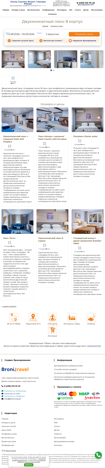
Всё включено (33, 10)
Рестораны (62, 10)
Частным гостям (9, 426)
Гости (40, 33)
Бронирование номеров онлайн (68, 366)
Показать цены (84, 34)
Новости (58, 434)
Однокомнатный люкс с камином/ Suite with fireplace (15, 139)
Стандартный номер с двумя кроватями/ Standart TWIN (87, 241)
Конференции (48, 10)
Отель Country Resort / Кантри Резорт (28, 3)
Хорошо (28, 465)
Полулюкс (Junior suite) (85, 136)
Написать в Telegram (14, 396)
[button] (51, 70)
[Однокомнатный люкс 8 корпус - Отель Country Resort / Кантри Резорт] (52, 221)
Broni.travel (11, 451)
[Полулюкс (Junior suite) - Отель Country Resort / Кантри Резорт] (87, 119)
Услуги (78, 10)
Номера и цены (18, 10)
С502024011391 (94, 346)
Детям (86, 10)
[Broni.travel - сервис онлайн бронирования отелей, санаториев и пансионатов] (15, 369)
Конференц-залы (9, 434)
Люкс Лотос (9, 238)
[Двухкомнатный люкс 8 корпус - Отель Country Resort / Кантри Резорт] (13, 59)
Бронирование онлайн (64, 441)
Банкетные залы (9, 441)
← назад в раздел (9, 306)
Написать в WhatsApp (15, 391)
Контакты (52, 14)
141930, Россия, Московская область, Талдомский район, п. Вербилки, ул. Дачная (61, 3)
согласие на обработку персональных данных (31, 461)
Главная (5, 10)
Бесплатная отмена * (53, 41)
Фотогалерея (97, 10)
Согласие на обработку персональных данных (74, 373)
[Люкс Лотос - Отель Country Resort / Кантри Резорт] (17, 221)
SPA (70, 10)
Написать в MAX (12, 394)
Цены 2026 (6, 430)
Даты (8, 33)
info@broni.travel (12, 399)
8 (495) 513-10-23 (86, 3)
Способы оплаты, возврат (65, 369)
